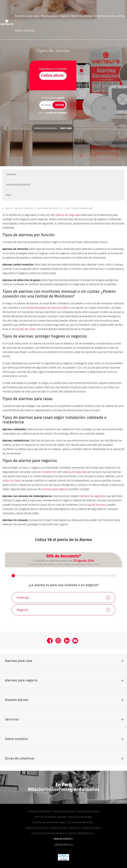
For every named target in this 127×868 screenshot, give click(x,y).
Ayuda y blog (116, 16)
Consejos (11, 175)
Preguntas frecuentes (18, 185)
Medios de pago (58, 828)
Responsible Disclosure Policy (49, 833)
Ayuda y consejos (24, 208)
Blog (8, 195)
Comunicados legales (88, 812)
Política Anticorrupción (80, 823)
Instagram (58, 640)
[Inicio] (6, 22)
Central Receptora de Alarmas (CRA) (47, 307)
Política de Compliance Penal (49, 823)
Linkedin (67, 640)
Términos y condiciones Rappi (85, 828)
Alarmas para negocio (55, 16)
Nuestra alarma (81, 16)
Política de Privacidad (80, 817)
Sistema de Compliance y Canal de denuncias (50, 812)
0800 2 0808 (66, 128)
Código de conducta (37, 828)
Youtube (75, 640)
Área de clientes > (63, 839)
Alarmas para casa (27, 16)
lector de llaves (11, 480)
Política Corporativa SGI (81, 833)
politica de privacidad (57, 82)
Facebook (50, 640)
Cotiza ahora (53, 75)
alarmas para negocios (55, 489)
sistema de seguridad (67, 215)
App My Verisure (96, 504)
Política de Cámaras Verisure (50, 817)
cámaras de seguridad (93, 496)
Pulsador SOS (49, 472)
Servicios (100, 16)
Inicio (8, 208)
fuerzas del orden (26, 329)
